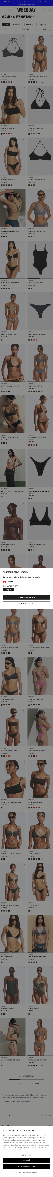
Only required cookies (26, 1166)
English (8, 590)
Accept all (26, 1160)
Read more (26, 1155)
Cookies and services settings (27, 1173)
